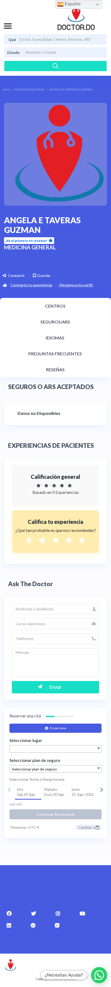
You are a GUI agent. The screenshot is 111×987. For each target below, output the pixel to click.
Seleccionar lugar (25, 740)
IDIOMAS (55, 337)
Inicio (7, 89)
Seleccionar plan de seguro (34, 760)
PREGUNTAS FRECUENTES (55, 353)
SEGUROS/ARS (55, 321)
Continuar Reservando (56, 814)
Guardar (43, 275)
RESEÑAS (55, 369)
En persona (58, 728)
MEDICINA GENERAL (30, 89)
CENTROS (55, 305)
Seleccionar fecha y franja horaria (36, 779)
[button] (99, 975)
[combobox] (55, 749)
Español (72, 4)
